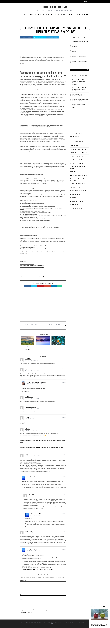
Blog (23, 14)
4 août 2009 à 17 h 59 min (31, 418)
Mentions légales (80, 622)
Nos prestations (48, 14)
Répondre (64, 358)
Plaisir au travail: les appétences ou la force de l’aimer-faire (79, 106)
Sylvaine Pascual (36, 514)
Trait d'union (74, 204)
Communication (74, 145)
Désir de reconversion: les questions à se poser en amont (32, 265)
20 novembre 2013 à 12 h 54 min (34, 478)
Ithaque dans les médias (65, 14)
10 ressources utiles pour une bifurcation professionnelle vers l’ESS (58, 347)
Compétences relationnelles (78, 152)
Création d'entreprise (47, 25)
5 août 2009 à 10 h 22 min (31, 430)
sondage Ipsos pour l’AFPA (32, 81)
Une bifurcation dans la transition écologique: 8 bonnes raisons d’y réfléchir (27, 347)
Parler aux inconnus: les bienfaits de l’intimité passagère (80, 89)
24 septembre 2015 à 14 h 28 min (34, 383)
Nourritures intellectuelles (78, 175)
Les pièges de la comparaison (99, 621)
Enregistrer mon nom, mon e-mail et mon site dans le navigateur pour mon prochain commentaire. (40, 610)
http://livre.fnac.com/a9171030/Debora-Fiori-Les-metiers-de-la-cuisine (37, 569)
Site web (21, 605)
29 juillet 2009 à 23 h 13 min (32, 398)
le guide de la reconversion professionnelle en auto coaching (39, 276)
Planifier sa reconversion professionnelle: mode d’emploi (32, 267)
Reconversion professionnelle (61, 25)
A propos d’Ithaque (34, 14)
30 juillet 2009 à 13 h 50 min (32, 408)
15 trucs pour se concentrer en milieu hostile (54, 325)
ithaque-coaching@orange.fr (54, 622)
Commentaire (23, 580)
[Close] (91, 606)
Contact (85, 14)
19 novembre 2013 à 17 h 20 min (32, 455)
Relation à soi (74, 197)
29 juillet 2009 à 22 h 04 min (32, 370)
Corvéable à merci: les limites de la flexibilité (31, 325)
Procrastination (75, 187)
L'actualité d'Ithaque (76, 159)
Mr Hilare (28, 359)
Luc (26, 369)
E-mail (21, 599)
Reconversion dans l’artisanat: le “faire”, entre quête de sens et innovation (79, 83)
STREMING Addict (30, 407)
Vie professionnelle (74, 25)
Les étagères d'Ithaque (77, 163)
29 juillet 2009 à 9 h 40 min (31, 360)
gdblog (27, 429)
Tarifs (78, 14)
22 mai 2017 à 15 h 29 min (35, 495)
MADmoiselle (29, 397)
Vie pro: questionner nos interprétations (43, 346)
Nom (21, 594)
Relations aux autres (76, 201)
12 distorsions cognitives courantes (80, 41)
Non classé (73, 171)
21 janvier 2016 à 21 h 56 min (32, 532)
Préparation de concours (77, 183)
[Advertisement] (43, 306)
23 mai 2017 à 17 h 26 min (36, 515)
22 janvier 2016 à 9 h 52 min (33, 550)
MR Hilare (28, 417)
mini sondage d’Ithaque (31, 251)
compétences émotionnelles (78, 149)
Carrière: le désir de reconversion (27, 264)
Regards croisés (75, 194)
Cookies (52, 623)
